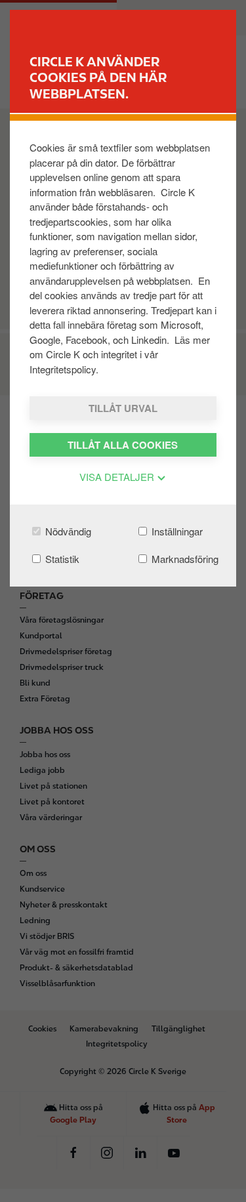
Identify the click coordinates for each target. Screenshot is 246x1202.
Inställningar (176, 531)
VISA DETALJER (118, 477)
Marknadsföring (183, 559)
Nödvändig (67, 531)
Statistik (61, 559)
